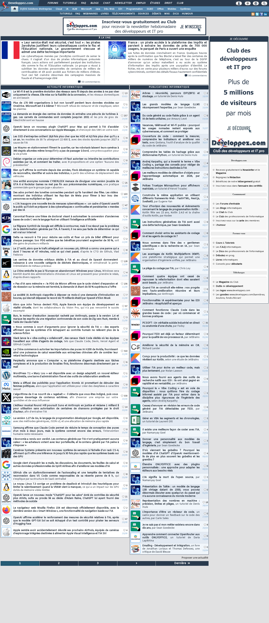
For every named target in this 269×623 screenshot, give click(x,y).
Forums (52, 3)
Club (179, 3)
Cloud (59, 9)
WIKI (167, 13)
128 (125, 261)
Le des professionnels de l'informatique (240, 216)
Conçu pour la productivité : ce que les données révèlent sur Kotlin (171, 358)
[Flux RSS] (253, 14)
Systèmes (185, 9)
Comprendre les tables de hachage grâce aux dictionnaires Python (171, 154)
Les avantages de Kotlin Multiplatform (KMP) (171, 257)
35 (207, 323)
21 (126, 497)
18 (207, 502)
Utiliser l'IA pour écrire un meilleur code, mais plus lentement (171, 369)
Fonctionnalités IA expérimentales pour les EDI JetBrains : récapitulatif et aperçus (171, 302)
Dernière (181, 563)
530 (125, 396)
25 (126, 183)
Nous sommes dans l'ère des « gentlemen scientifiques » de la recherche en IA (171, 246)
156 (125, 284)
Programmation (134, 9)
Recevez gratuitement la (235, 170)
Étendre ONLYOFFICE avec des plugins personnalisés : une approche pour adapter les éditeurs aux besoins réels (171, 467)
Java (98, 9)
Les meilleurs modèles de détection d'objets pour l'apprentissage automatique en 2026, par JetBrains (171, 176)
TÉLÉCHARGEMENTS (123, 13)
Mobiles (172, 9)
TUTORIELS (66, 13)
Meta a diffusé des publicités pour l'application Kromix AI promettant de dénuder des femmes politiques (66, 386)
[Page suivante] (136, 563)
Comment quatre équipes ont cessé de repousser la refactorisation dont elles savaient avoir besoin (171, 279)
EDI (120, 9)
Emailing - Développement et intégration (171, 549)
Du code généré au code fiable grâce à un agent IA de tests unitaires (171, 117)
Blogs (94, 3)
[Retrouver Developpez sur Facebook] (261, 14)
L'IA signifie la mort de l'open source (171, 479)
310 (125, 351)
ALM (74, 9)
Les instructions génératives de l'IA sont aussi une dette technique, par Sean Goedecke (171, 224)
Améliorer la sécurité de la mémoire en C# (171, 347)
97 (126, 306)
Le (220, 212)
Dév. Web (109, 9)
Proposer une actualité (195, 558)
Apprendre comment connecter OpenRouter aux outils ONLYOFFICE (171, 537)
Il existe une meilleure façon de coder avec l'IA (171, 431)
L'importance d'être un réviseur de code (171, 515)
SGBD (150, 9)
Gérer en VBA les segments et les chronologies (171, 420)
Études (155, 3)
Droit (168, 3)
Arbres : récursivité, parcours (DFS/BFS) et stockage (171, 95)
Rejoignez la (228, 177)
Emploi (141, 3)
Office (160, 9)
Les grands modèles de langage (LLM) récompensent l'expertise (171, 106)
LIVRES (105, 13)
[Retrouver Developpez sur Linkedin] (265, 14)
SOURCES (143, 13)
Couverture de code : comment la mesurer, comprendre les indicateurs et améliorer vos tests (171, 141)
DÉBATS (156, 13)
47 (126, 205)
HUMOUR (187, 13)
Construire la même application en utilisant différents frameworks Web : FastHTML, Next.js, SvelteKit (171, 198)
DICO (176, 13)
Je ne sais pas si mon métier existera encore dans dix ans (171, 526)
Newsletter (123, 3)
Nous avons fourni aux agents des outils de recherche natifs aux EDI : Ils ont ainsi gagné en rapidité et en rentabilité (171, 380)
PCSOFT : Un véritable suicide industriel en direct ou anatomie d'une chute (171, 324)
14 (126, 407)
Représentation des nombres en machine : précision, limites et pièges (171, 504)
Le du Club (227, 282)
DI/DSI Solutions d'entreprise (36, 9)
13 (126, 93)
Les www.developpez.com (233, 290)
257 (125, 116)
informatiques (227, 260)
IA (67, 9)
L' (221, 225)
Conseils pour (229, 264)
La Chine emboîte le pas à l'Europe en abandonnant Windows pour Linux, (66, 274)
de (229, 286)
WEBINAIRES (90, 13)
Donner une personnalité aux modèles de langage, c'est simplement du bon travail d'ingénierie (171, 442)
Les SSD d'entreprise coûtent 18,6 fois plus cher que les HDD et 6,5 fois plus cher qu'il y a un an (66, 139)
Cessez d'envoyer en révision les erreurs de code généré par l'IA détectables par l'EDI (171, 409)
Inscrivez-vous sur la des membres (238, 220)
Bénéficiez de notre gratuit (238, 181)
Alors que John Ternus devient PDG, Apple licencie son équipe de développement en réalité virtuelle (66, 308)
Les (228, 203)
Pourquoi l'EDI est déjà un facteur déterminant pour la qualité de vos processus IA (171, 336)
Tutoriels (69, 3)
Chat (106, 3)
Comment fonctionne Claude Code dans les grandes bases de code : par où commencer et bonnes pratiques (171, 313)
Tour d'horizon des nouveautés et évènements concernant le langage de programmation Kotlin (171, 211)
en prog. (225, 255)
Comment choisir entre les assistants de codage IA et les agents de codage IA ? (171, 235)
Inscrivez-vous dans (239, 186)
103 (125, 194)
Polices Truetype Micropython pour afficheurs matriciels (171, 187)
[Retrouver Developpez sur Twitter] (257, 14)
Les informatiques (229, 208)
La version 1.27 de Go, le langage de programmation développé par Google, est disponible (66, 420)
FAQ (83, 3)
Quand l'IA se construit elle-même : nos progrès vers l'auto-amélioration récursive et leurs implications (171, 291)
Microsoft (86, 9)
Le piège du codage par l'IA (166, 268)
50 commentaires (91, 82)
